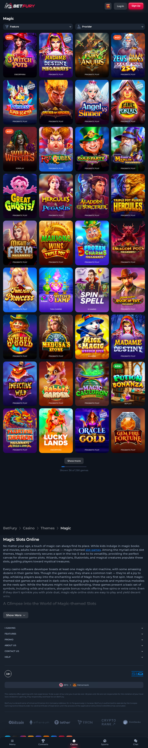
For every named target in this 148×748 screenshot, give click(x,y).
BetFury (10, 528)
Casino (28, 528)
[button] (20, 55)
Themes (47, 528)
